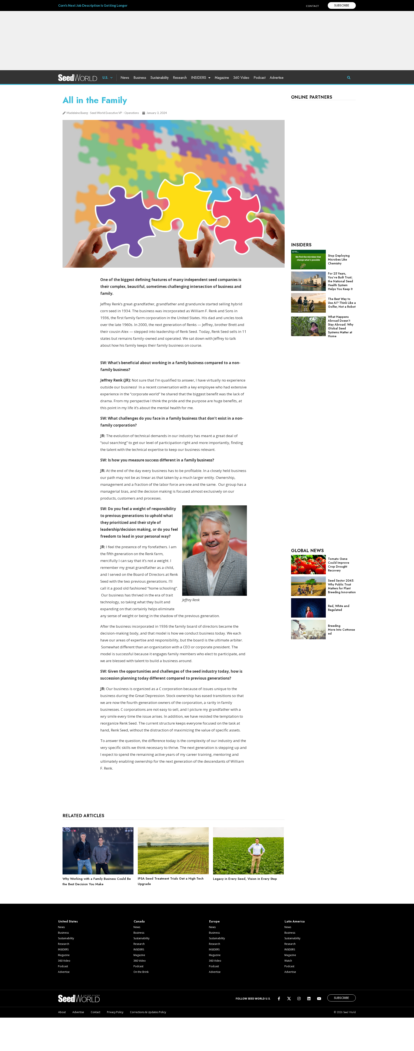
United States (68, 921)
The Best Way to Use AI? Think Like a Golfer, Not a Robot (342, 303)
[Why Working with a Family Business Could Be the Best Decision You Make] (98, 873)
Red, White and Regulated (338, 608)
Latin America (295, 921)
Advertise (277, 77)
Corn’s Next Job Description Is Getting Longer (92, 5)
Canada (139, 921)
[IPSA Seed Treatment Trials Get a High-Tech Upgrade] (173, 873)
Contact (95, 1012)
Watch (288, 961)
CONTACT (312, 6)
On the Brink (141, 972)
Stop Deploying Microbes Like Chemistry (339, 259)
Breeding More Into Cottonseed (341, 630)
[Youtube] (319, 998)
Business (139, 77)
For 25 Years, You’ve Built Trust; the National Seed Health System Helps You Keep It (340, 281)
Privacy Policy (115, 1012)
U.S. (105, 77)
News (125, 77)
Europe (214, 921)
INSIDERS (198, 77)
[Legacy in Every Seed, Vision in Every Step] (248, 873)
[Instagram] (299, 998)
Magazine (222, 77)
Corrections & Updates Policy (148, 1012)
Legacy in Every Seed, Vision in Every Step (245, 878)
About (62, 1012)
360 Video (241, 77)
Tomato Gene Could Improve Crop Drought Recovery (338, 565)
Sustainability (160, 77)
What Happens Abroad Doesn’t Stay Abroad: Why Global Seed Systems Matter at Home (340, 326)
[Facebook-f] (279, 998)
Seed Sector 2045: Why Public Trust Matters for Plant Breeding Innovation (342, 586)
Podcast (259, 77)
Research (180, 77)
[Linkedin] (309, 998)
